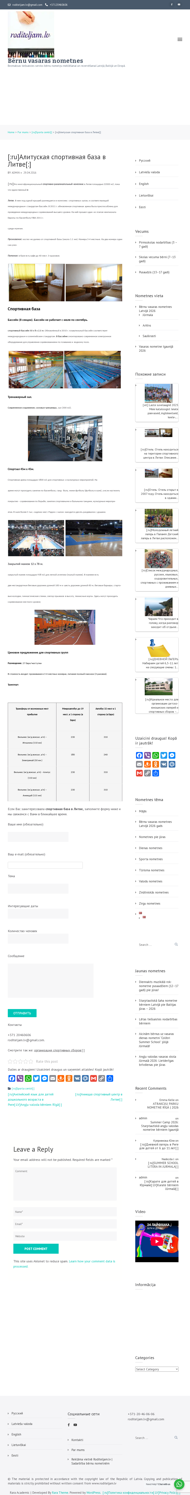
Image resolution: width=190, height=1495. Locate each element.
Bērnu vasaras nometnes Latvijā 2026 (155, 309)
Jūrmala (148, 315)
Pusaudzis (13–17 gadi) (154, 272)
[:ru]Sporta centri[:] (23, 1088)
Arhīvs (147, 325)
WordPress (93, 1493)
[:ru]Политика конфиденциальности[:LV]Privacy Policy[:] (141, 1493)
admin (16, 172)
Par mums (78, 1450)
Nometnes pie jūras (152, 837)
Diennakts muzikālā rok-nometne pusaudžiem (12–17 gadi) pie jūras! (158, 986)
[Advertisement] (95, 97)
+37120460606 (59, 4)
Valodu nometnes (150, 881)
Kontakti (77, 1440)
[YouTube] (179, 4)
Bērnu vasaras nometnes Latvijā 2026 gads (155, 824)
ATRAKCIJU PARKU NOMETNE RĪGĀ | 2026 (162, 1105)
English (144, 184)
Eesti (142, 207)
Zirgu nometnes (149, 903)
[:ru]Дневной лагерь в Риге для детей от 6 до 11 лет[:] (158, 1146)
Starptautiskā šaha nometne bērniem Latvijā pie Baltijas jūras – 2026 (158, 1005)
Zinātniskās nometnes (154, 892)
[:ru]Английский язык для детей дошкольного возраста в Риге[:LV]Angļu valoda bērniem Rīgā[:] (35, 1099)
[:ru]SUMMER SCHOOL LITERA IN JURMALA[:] (163, 1164)
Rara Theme (60, 1493)
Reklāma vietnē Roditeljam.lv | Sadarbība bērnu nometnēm (91, 1461)
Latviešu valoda (149, 172)
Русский (144, 160)
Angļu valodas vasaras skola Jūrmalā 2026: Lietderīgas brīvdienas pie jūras (157, 1061)
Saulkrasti (149, 336)
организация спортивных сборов (57, 1050)
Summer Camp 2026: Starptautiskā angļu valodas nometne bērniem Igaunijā (159, 1125)
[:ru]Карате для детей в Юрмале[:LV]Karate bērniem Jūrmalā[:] (159, 1185)
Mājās (143, 811)
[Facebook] (172, 4)
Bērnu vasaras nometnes (45, 60)
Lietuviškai (146, 195)
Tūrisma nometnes (151, 870)
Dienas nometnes (150, 848)
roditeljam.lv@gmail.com (27, 4)
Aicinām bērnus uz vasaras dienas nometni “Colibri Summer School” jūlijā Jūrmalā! (156, 1040)
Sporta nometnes (151, 859)
